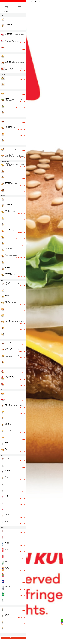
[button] (13, 4)
